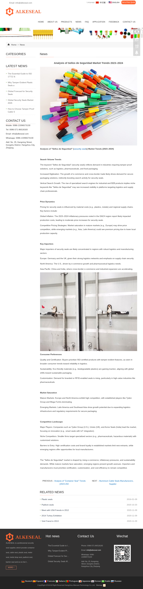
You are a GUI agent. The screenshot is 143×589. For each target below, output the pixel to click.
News (78, 22)
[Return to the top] (136, 53)
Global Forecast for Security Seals (20, 92)
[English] (114, 2)
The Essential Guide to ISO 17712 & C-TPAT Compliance (59, 546)
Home (41, 22)
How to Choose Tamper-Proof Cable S (21, 110)
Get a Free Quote (128, 2)
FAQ (87, 22)
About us (52, 22)
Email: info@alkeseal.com (20, 3)
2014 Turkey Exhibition (52, 516)
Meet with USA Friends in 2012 (55, 510)
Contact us (129, 22)
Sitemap (99, 585)
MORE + (11, 567)
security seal (80, 149)
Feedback (114, 22)
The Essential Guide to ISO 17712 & (20, 75)
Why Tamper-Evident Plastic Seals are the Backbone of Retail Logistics (59, 551)
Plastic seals (47, 499)
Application (98, 22)
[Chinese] (100, 2)
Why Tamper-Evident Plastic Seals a (20, 83)
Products (66, 22)
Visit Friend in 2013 (50, 521)
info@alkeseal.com (20, 134)
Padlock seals (48, 505)
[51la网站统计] (104, 585)
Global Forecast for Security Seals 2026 (59, 556)
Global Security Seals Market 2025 (20, 101)
